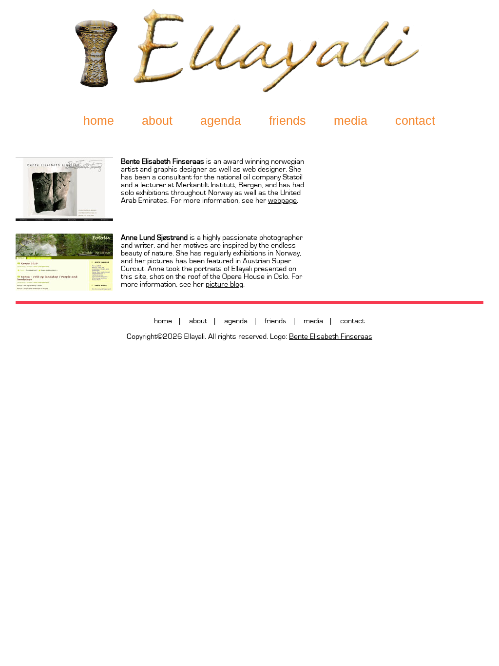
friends (276, 321)
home (98, 120)
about (157, 120)
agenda (220, 120)
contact (415, 120)
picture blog (224, 284)
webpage (282, 200)
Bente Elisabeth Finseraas (330, 336)
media (350, 120)
